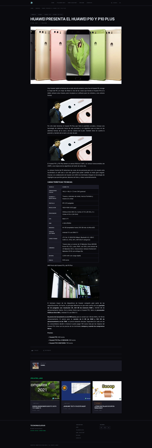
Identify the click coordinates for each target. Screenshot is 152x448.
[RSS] (108, 427)
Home (77, 427)
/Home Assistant (72, 2)
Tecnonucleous (37, 425)
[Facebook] (101, 427)
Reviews (78, 435)
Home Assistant (80, 432)
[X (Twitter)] (105, 427)
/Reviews (81, 2)
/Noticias (36, 403)
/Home (52, 2)
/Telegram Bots (61, 2)
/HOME (31, 8)
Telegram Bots (80, 430)
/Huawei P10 (47, 14)
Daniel (43, 365)
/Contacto (89, 2)
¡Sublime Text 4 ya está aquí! (74, 406)
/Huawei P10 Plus (57, 14)
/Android (37, 8)
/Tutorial (98, 403)
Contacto (78, 438)
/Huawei (40, 14)
